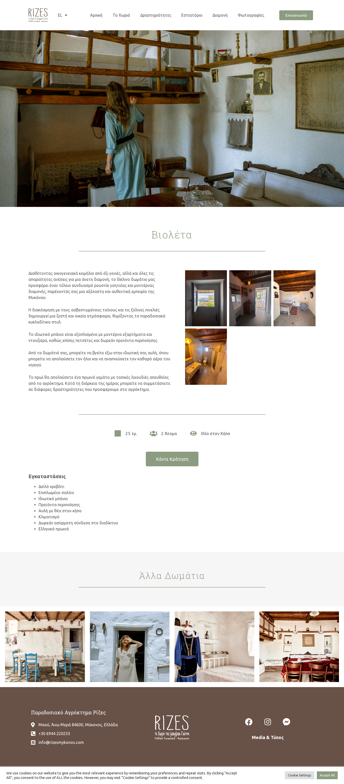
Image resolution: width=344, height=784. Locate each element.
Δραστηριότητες (155, 15)
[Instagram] (267, 721)
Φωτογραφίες (251, 15)
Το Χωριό (121, 15)
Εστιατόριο (191, 15)
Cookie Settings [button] (299, 775)
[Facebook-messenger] (286, 721)
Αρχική (96, 15)
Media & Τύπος (268, 737)
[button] (296, 15)
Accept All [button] (327, 775)
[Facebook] (248, 721)
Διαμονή (220, 15)
